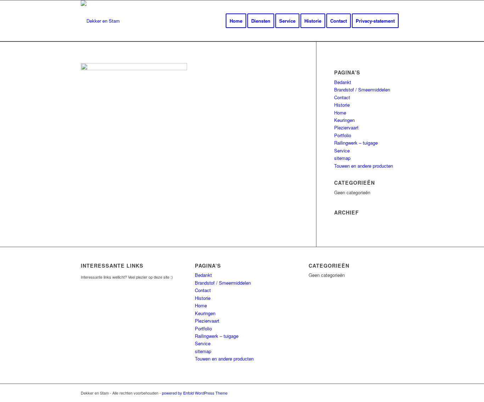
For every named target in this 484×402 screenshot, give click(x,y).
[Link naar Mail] (398, 392)
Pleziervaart (346, 127)
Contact (342, 97)
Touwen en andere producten (363, 165)
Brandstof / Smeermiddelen (362, 89)
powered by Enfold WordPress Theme (194, 393)
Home (340, 112)
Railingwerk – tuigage (356, 142)
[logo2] (100, 20)
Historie (342, 104)
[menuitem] (236, 20)
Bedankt (342, 82)
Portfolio (342, 135)
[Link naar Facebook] (387, 392)
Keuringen (344, 120)
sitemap (342, 158)
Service (342, 150)
